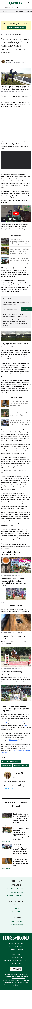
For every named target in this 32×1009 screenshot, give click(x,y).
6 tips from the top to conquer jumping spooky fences (13, 673)
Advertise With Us (16, 911)
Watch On (5, 219)
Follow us (17, 96)
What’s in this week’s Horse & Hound (16, 888)
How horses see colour (16, 606)
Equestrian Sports (8, 34)
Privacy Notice (9, 318)
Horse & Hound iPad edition (16, 892)
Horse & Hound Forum (16, 928)
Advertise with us (16, 957)
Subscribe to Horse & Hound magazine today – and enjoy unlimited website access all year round (14, 582)
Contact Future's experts (16, 946)
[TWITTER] (22, 773)
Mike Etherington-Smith (21, 765)
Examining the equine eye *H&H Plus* (14, 637)
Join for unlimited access (16, 27)
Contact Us (16, 908)
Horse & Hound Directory (16, 924)
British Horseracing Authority (11, 761)
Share (5, 96)
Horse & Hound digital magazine (16, 895)
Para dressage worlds (17, 11)
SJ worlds (4, 11)
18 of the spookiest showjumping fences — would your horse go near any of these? (15, 708)
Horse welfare (6, 765)
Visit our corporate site (18, 978)
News (24, 62)
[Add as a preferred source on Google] (16, 969)
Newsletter (27, 96)
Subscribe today (13, 740)
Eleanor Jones (6, 841)
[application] (16, 159)
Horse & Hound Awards (16, 921)
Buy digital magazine (16, 949)
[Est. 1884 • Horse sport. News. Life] (15, 3)
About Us (16, 905)
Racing (18, 34)
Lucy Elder (10, 60)
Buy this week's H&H (16, 943)
